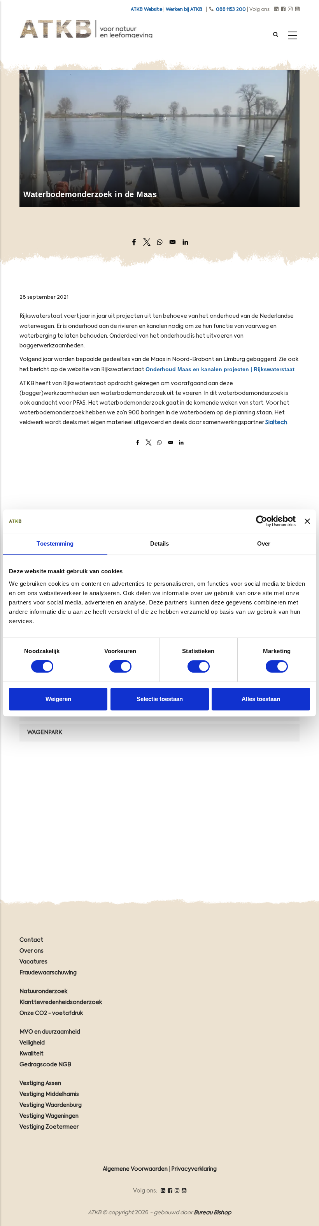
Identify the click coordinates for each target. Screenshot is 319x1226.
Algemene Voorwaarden (135, 1169)
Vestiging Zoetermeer (49, 1127)
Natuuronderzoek (43, 991)
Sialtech (276, 422)
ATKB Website (146, 9)
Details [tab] (159, 543)
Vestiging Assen (40, 1083)
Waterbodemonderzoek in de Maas (90, 194)
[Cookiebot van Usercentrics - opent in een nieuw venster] (262, 521)
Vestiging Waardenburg (50, 1105)
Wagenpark (44, 732)
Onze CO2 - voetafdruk (51, 1013)
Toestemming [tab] (55, 543)
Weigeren (58, 699)
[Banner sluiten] (307, 521)
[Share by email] (172, 242)
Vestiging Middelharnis (49, 1094)
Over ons (31, 951)
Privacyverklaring (194, 1169)
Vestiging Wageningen (49, 1116)
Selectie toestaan (160, 699)
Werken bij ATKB (184, 9)
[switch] (120, 666)
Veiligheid (32, 1043)
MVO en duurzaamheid (49, 1032)
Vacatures (33, 962)
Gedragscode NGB (45, 1064)
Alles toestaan (261, 699)
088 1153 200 (231, 9)
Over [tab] (263, 543)
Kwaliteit (31, 1054)
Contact (31, 940)
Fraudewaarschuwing (48, 973)
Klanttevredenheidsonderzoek (60, 1002)
